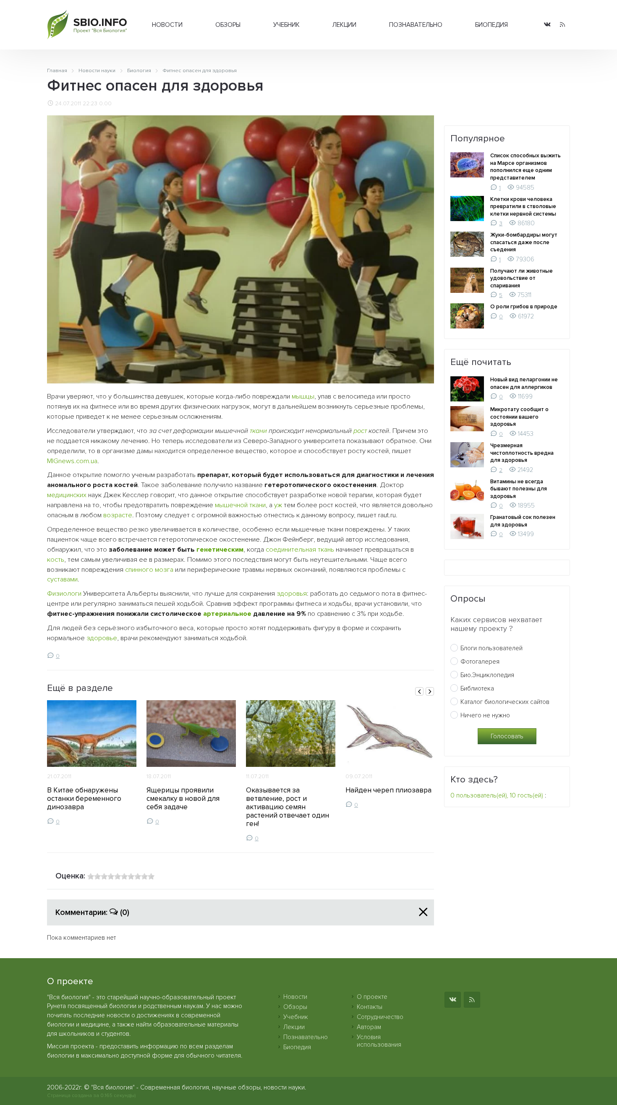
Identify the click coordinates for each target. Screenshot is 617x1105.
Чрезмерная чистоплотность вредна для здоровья (522, 453)
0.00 (105, 103)
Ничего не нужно (485, 715)
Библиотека (477, 688)
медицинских (66, 495)
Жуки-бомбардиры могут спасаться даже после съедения (523, 242)
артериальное (227, 614)
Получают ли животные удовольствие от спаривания (521, 278)
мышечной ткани (240, 505)
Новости (167, 25)
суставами (62, 579)
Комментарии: (92, 912)
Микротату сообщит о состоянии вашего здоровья (519, 416)
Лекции (344, 25)
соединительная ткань (300, 549)
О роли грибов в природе (523, 306)
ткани (258, 431)
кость (55, 559)
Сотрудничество (380, 1017)
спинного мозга (149, 570)
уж (278, 505)
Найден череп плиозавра (388, 790)
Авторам (369, 1027)
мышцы (303, 396)
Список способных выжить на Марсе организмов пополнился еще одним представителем (525, 166)
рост (360, 431)
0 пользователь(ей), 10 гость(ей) (496, 795)
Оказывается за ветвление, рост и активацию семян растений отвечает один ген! (287, 807)
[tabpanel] (91, 762)
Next (430, 691)
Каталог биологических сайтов (504, 702)
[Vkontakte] (547, 25)
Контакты (369, 1007)
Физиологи (64, 593)
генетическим (219, 549)
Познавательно (415, 25)
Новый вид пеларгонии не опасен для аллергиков (524, 383)
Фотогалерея (479, 661)
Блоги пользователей (491, 648)
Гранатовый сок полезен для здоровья (522, 521)
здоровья (292, 593)
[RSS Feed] (562, 25)
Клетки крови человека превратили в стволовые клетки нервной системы (523, 206)
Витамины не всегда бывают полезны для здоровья (518, 489)
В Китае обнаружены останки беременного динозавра (84, 798)
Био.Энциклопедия (487, 675)
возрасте (117, 515)
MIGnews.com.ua (72, 461)
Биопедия (491, 25)
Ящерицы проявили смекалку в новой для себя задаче (183, 798)
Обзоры (228, 25)
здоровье (101, 638)
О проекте (372, 997)
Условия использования (379, 1040)
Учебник (286, 25)
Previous (419, 691)
